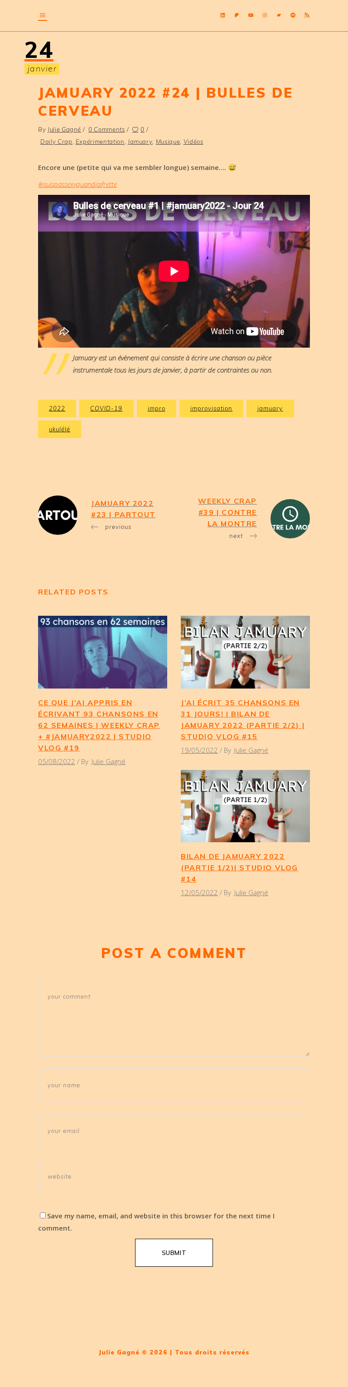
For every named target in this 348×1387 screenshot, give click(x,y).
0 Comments (106, 129)
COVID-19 (106, 408)
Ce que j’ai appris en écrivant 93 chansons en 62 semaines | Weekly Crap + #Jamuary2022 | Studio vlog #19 (99, 725)
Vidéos (193, 141)
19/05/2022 (199, 750)
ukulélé (59, 429)
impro (156, 408)
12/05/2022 (199, 892)
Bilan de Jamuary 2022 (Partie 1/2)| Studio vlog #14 (239, 867)
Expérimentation (100, 141)
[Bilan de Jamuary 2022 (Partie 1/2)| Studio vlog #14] (245, 806)
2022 (57, 408)
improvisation (211, 408)
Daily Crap (56, 141)
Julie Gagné (64, 129)
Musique (168, 141)
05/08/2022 (56, 761)
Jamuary (140, 141)
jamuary (270, 408)
